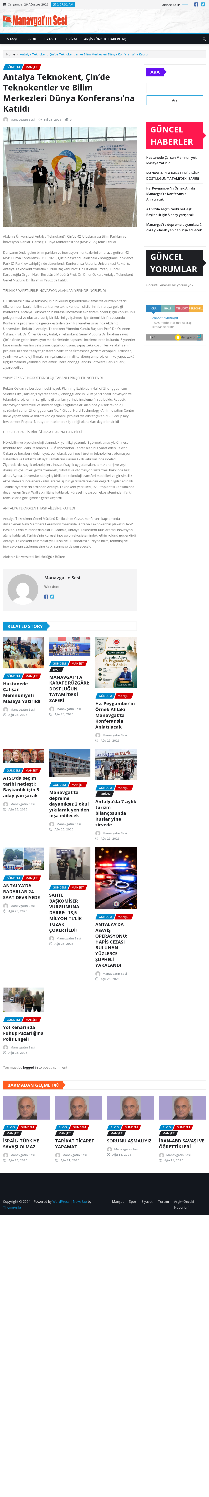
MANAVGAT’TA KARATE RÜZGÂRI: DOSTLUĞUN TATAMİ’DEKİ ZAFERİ (69, 688)
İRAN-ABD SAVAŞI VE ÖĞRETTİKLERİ (181, 1144)
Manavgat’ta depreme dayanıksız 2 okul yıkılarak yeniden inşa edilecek (69, 803)
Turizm (70, 39)
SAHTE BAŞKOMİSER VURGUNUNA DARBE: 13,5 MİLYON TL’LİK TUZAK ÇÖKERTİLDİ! (65, 912)
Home (10, 54)
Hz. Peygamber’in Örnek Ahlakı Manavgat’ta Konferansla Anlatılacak (115, 715)
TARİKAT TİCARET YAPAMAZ (74, 1144)
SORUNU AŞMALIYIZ (129, 1141)
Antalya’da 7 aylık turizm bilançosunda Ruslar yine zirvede (115, 813)
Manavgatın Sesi (22, 119)
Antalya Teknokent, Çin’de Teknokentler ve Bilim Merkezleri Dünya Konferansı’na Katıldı (84, 54)
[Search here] (204, 39)
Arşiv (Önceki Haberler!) (105, 39)
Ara (155, 72)
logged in (30, 1067)
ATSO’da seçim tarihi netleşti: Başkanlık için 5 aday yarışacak (21, 786)
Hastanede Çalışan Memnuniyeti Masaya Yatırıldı (21, 692)
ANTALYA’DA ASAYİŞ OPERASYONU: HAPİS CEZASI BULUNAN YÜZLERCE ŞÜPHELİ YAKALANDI (111, 944)
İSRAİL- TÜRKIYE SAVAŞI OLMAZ (21, 1144)
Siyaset (50, 39)
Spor (32, 39)
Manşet (13, 39)
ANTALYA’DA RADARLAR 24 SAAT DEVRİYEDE (21, 891)
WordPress (60, 1201)
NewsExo (80, 1201)
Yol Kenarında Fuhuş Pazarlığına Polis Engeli (23, 1033)
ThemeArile (12, 1207)
